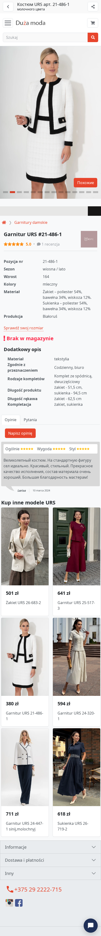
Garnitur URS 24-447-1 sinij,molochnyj (24, 826)
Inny (9, 873)
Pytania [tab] (30, 419)
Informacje (16, 847)
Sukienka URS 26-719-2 (73, 826)
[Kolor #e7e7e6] (44, 211)
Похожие (85, 182)
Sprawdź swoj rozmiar (23, 328)
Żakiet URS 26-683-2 (23, 602)
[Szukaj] (93, 37)
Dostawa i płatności (24, 860)
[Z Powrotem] (8, 6)
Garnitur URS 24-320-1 (76, 716)
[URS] (89, 239)
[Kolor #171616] (94, 211)
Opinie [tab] (10, 419)
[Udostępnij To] (93, 6)
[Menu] (8, 23)
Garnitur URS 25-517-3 (76, 605)
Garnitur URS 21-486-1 (24, 716)
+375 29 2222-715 (38, 889)
